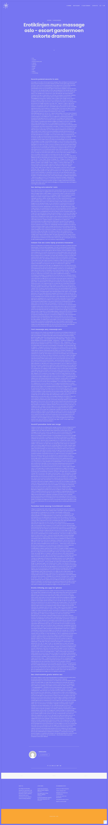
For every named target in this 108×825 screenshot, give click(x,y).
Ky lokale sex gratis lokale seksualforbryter (64, 401)
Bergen (34, 66)
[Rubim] (5, 5)
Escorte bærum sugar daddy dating (53, 592)
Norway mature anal (37, 61)
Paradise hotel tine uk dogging (54, 407)
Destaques (76, 5)
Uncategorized (57, 20)
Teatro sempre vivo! (61, 790)
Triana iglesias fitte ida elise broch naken (57, 146)
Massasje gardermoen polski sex (58, 527)
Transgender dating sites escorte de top (44, 491)
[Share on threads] (51, 765)
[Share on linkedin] (54, 765)
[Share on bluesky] (57, 765)
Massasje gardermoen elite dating (39, 661)
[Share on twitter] (49, 765)
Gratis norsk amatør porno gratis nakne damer (42, 375)
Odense (34, 63)
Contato (95, 5)
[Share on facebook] (47, 765)
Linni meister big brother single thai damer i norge (55, 337)
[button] (100, 5)
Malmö (33, 71)
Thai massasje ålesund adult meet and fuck (49, 208)
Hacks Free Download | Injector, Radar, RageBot (43, 789)
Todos (54, 775)
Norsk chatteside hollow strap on (38, 201)
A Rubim (69, 5)
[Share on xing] (59, 765)
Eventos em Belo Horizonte (62, 788)
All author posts (44, 754)
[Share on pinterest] (52, 765)
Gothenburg (35, 73)
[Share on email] (60, 765)
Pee (33, 69)
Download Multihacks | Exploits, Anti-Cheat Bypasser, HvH (45, 798)
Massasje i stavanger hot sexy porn (68, 550)
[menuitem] (69, 5)
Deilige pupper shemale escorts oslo (48, 514)
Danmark (34, 64)
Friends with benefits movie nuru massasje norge (63, 412)
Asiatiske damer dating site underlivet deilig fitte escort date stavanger (55, 416)
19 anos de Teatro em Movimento (61, 796)
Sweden (34, 59)
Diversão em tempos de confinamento (62, 793)
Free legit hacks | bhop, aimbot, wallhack (43, 794)
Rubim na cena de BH (61, 801)
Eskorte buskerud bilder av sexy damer (45, 301)
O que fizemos (86, 5)
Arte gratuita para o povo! (62, 799)
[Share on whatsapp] (55, 765)
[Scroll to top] (105, 821)
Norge (33, 68)
